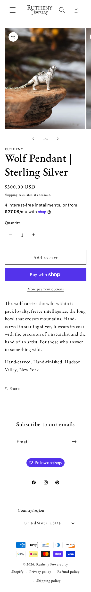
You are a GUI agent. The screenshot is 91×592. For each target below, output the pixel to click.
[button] (12, 10)
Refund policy (68, 571)
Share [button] (15, 388)
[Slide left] (33, 138)
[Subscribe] (74, 441)
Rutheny (42, 564)
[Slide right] (57, 138)
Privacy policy (40, 571)
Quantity (12, 222)
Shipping (11, 195)
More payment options (45, 288)
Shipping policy (48, 580)
